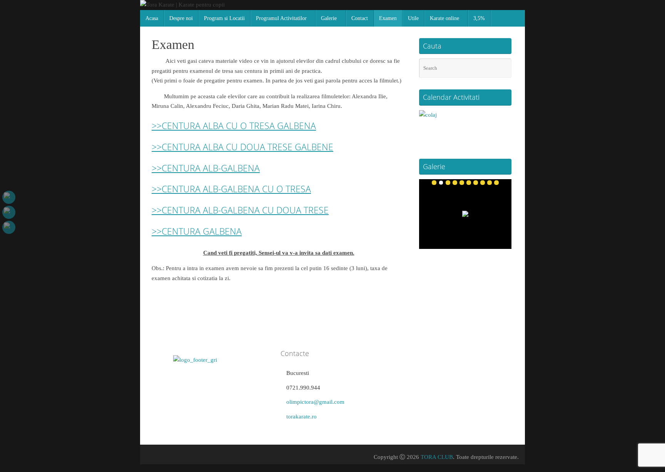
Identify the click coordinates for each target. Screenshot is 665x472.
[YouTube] (8, 212)
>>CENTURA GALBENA (197, 231)
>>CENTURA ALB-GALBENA (206, 168)
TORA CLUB (437, 457)
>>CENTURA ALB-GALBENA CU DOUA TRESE (240, 210)
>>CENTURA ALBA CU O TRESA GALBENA (234, 125)
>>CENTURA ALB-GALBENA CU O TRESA (231, 189)
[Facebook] (8, 197)
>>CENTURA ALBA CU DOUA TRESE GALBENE (242, 147)
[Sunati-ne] (8, 227)
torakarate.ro (301, 416)
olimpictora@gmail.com (315, 402)
